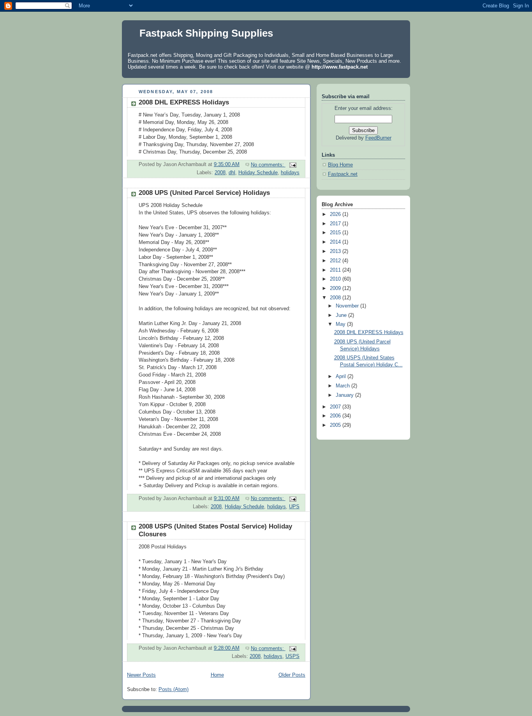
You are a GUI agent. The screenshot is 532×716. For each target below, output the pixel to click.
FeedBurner (378, 138)
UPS (294, 506)
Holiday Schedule (258, 172)
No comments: (268, 165)
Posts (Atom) (173, 689)
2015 (336, 232)
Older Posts (291, 675)
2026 (336, 214)
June (342, 315)
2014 (336, 242)
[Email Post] (292, 165)
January (345, 395)
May (341, 324)
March (343, 386)
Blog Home (340, 165)
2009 (336, 288)
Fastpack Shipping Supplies (206, 33)
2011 (336, 270)
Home (217, 675)
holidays (290, 172)
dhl (232, 172)
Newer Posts (141, 675)
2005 (336, 425)
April (341, 376)
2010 (336, 279)
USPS (292, 656)
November (348, 306)
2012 (336, 260)
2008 (220, 172)
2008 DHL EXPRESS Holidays (184, 102)
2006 (336, 416)
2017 (336, 223)
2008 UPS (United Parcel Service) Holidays (204, 192)
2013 (336, 251)
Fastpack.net (343, 174)
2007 (336, 407)
